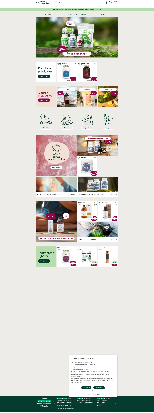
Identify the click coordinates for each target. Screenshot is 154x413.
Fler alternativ (93, 391)
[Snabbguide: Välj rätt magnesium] (97, 187)
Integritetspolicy (78, 382)
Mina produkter (107, 6)
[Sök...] (56, 2)
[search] (79, 2)
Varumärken (54, 6)
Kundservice (98, 6)
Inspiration (61, 6)
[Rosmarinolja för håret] (97, 232)
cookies (80, 362)
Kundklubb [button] (104, 13)
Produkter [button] (38, 6)
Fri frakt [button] (50, 13)
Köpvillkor (97, 394)
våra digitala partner (104, 371)
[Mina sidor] (106, 2)
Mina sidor (115, 6)
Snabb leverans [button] (77, 13)
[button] (113, 2)
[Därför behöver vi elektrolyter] (56, 187)
